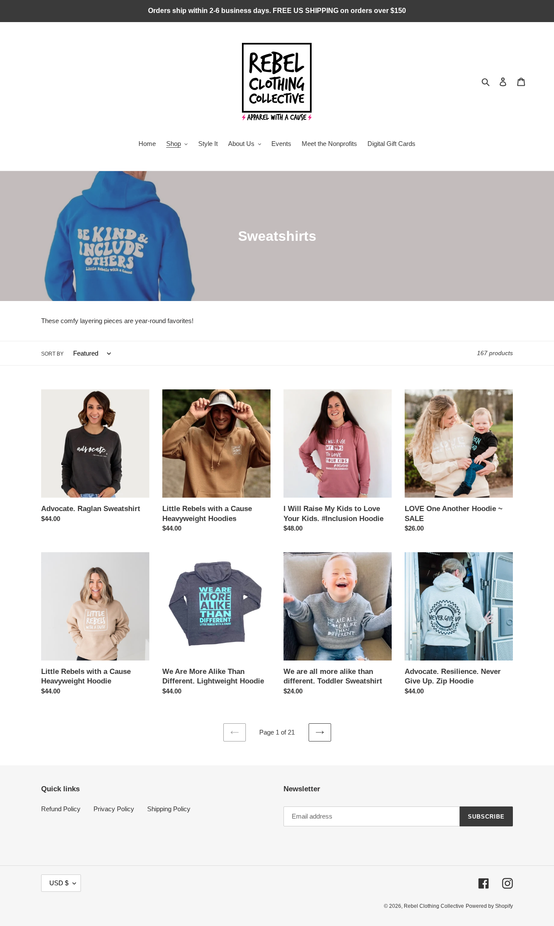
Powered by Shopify (489, 906)
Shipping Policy (168, 809)
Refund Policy (61, 809)
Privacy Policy (113, 809)
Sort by (52, 354)
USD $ (58, 883)
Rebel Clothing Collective (434, 906)
